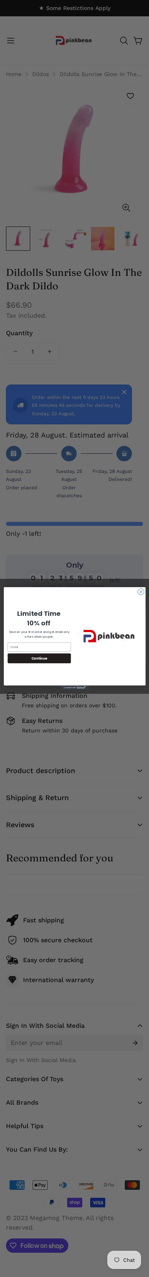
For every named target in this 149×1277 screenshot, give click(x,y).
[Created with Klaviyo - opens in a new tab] (74, 687)
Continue (39, 658)
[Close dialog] (140, 592)
